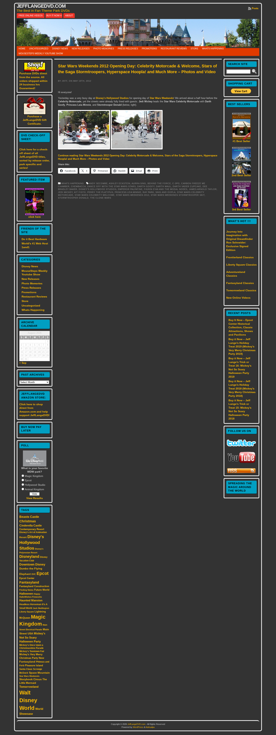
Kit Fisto (80, 192)
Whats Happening (213, 48)
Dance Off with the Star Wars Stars (111, 186)
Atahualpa (150, 727)
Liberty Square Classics (241, 264)
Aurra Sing (139, 183)
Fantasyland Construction (34, 586)
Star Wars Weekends (29, 676)
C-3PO (176, 183)
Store (194, 48)
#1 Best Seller (241, 141)
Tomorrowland (28, 686)
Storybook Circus (30, 679)
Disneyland (29, 556)
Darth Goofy (146, 186)
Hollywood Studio (35, 484)
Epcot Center (26, 578)
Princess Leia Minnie (128, 192)
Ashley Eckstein (119, 183)
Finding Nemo (26, 590)
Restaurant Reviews (174, 48)
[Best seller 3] (241, 206)
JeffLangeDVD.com (41, 6)
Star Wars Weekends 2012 (132, 195)
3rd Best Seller (241, 209)
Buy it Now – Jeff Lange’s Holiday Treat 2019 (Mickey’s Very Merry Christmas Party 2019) (242, 346)
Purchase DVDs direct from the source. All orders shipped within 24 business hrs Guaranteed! (33, 81)
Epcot (28, 480)
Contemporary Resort (31, 529)
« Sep (22, 362)
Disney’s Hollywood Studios (112, 98)
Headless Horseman (30, 604)
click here (34, 216)
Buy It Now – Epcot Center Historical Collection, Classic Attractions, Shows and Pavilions (240, 327)
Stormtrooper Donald (73, 198)
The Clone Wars (100, 198)
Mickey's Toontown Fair (31, 651)
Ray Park (148, 192)
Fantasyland (29, 582)
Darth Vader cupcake (187, 186)
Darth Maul (163, 186)
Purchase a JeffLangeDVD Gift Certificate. (35, 120)
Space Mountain (39, 672)
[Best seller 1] (241, 138)
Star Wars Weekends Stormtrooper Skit (178, 195)
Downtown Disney (32, 564)
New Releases (81, 48)
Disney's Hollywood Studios (31, 542)
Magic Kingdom (34, 475)
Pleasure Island (34, 665)
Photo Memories (103, 48)
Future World (41, 589)
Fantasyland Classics (240, 283)
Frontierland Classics (240, 257)
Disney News (60, 48)
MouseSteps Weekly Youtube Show (41, 53)
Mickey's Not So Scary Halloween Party (32, 637)
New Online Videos (238, 297)
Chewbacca (78, 186)
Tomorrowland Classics (241, 290)
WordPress (138, 727)
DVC (34, 574)
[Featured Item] (34, 214)
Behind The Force (159, 183)
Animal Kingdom (34, 489)
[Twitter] (241, 445)
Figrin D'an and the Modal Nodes (165, 189)
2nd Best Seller (241, 175)
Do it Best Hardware (34, 239)
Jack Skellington (41, 608)
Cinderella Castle (30, 525)
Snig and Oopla (165, 192)
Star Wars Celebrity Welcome (95, 195)
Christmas (27, 521)
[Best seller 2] (241, 172)
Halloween (26, 593)
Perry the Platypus (100, 192)
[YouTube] (241, 463)
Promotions (149, 48)
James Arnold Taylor (203, 189)
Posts (255, 8)
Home (22, 48)
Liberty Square (26, 612)
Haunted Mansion (30, 600)
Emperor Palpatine (130, 189)
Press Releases (128, 48)
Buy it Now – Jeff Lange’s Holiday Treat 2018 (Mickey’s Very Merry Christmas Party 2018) (242, 388)
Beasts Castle (29, 516)
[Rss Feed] (241, 472)
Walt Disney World (28, 700)
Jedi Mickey (65, 192)
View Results (34, 498)
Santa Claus (25, 669)
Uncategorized (38, 48)
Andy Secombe (98, 183)
